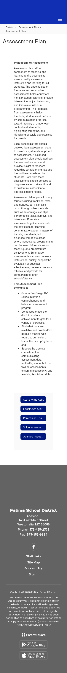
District (10, 27)
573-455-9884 (37, 534)
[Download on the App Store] (33, 655)
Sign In (33, 574)
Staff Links (33, 556)
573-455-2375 (39, 529)
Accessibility (33, 568)
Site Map (33, 562)
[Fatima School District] (33, 9)
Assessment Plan (29, 27)
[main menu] (60, 19)
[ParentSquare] (34, 635)
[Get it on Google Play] (33, 644)
